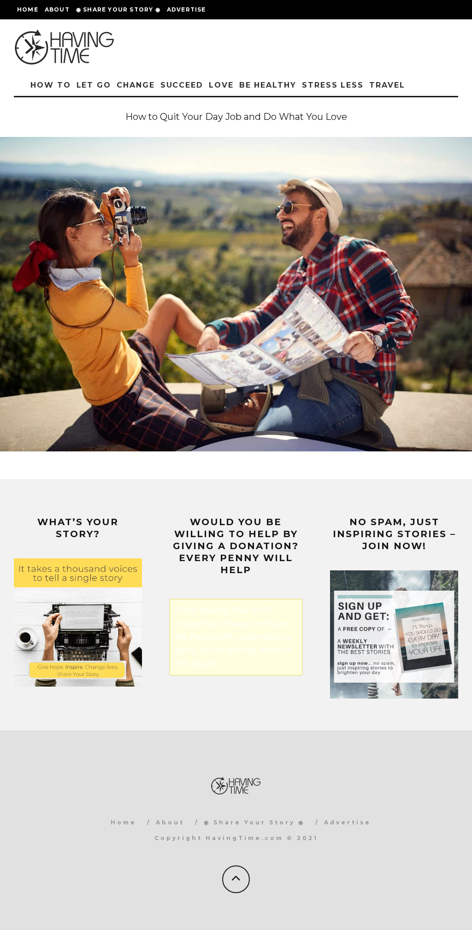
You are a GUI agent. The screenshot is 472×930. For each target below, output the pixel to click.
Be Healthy (267, 85)
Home (27, 9)
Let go (94, 85)
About (57, 9)
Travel (387, 85)
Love (221, 85)
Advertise (186, 9)
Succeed (181, 85)
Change (136, 85)
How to (50, 85)
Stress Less (333, 85)
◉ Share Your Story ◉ (118, 9)
